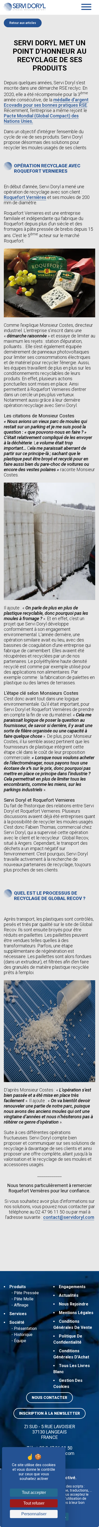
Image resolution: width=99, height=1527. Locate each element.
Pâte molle (24, 1299)
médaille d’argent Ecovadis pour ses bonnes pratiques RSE (46, 102)
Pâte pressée (26, 1292)
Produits (17, 1286)
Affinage (21, 1305)
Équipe (20, 1340)
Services (18, 1313)
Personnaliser (33, 1514)
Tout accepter (34, 1492)
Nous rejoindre (73, 1304)
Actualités (68, 1295)
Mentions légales (76, 1312)
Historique (23, 1334)
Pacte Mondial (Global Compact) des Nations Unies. (41, 118)
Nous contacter (49, 1397)
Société (16, 1322)
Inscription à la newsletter (49, 1413)
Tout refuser (33, 1503)
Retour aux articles (22, 23)
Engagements (72, 1286)
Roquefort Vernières (25, 197)
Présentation (25, 1328)
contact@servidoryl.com (68, 1217)
